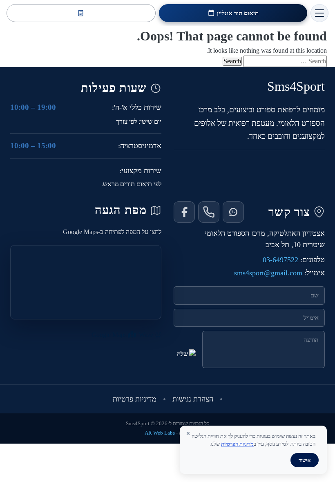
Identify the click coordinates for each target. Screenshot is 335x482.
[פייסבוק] (184, 212)
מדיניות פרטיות (134, 399)
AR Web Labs (160, 433)
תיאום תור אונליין (238, 13)
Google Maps (110, 334)
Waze (147, 334)
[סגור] (188, 434)
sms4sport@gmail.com (268, 273)
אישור (304, 460)
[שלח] (185, 359)
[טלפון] (208, 212)
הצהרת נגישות (192, 399)
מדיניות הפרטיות (237, 444)
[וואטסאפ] (233, 212)
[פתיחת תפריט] (319, 13)
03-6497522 (280, 260)
